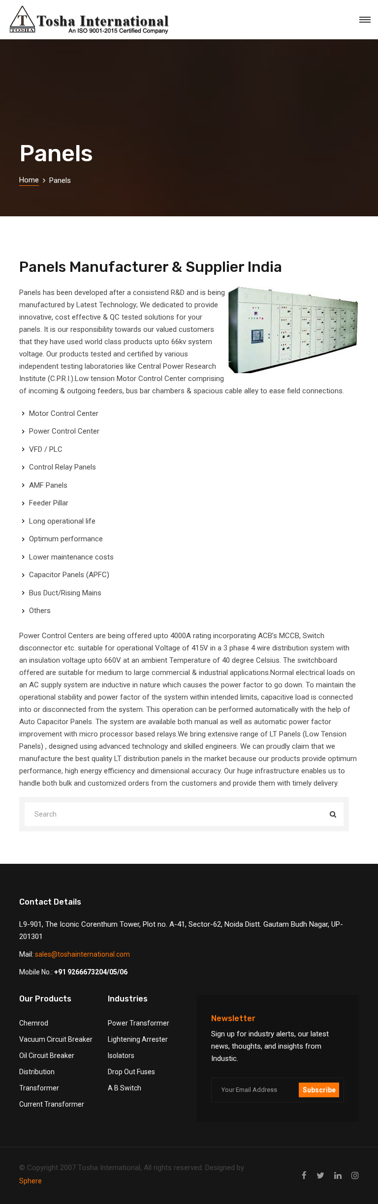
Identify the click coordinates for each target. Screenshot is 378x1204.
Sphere (30, 1181)
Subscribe (319, 1090)
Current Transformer (51, 1104)
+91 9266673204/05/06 (90, 972)
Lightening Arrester (138, 1039)
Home (29, 180)
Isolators (121, 1055)
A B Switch (124, 1088)
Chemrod (33, 1023)
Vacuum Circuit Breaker (56, 1039)
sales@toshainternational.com (82, 954)
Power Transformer (138, 1023)
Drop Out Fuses (131, 1072)
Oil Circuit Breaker (46, 1055)
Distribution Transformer (39, 1080)
